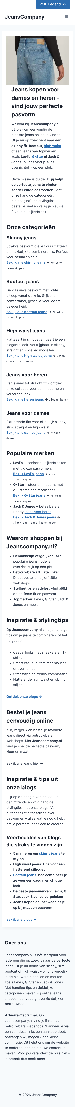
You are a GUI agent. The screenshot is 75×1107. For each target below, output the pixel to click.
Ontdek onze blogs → (24, 697)
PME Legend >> (53, 4)
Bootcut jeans (24, 875)
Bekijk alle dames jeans (26, 433)
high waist (52, 146)
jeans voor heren (38, 512)
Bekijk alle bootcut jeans (26, 312)
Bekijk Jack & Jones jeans (34, 517)
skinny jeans (49, 853)
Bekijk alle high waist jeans (29, 356)
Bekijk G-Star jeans (29, 495)
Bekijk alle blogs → (21, 919)
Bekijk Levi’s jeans (28, 474)
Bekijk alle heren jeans (25, 399)
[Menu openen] (66, 17)
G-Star (37, 157)
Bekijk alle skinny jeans (26, 262)
